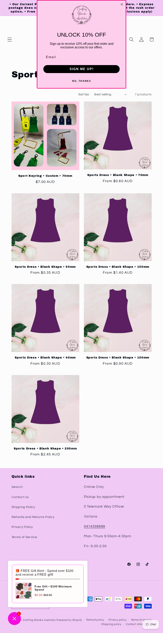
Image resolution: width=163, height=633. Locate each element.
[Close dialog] (121, 4)
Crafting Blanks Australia (39, 620)
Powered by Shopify (69, 620)
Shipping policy (111, 624)
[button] (10, 39)
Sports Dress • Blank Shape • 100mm (117, 357)
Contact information (138, 624)
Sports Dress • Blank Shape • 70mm (117, 175)
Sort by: (84, 94)
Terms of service (141, 620)
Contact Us (20, 497)
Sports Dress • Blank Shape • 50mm (45, 266)
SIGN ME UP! (82, 69)
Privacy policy (117, 620)
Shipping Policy (23, 507)
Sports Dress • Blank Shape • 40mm (45, 357)
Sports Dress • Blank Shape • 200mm (45, 448)
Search (17, 486)
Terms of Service (24, 537)
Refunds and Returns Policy (33, 517)
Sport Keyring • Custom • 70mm (45, 175)
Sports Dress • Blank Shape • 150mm (117, 266)
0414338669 (94, 526)
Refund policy (95, 620)
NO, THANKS (81, 81)
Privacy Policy (22, 526)
